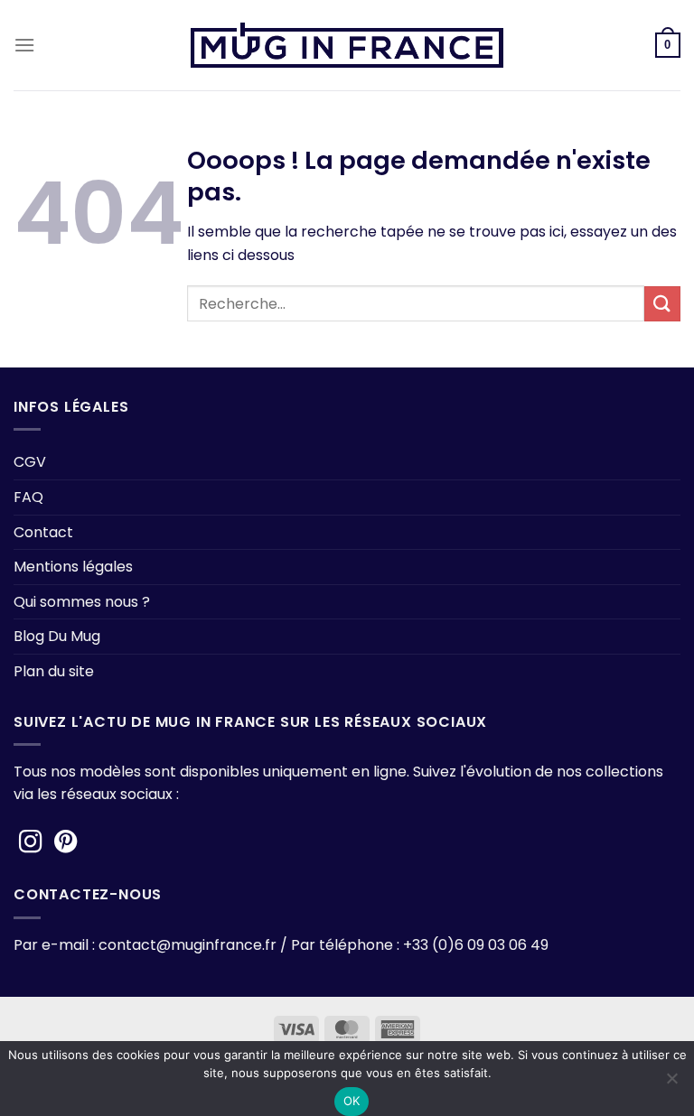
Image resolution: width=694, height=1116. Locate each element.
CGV (30, 461)
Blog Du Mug (57, 636)
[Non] (671, 1083)
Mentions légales (73, 566)
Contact (43, 532)
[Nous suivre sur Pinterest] (66, 843)
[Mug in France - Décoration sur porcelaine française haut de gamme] (347, 45)
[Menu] (24, 45)
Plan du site (54, 671)
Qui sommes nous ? (82, 601)
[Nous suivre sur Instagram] (30, 843)
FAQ (28, 497)
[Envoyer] (662, 303)
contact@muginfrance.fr (187, 945)
